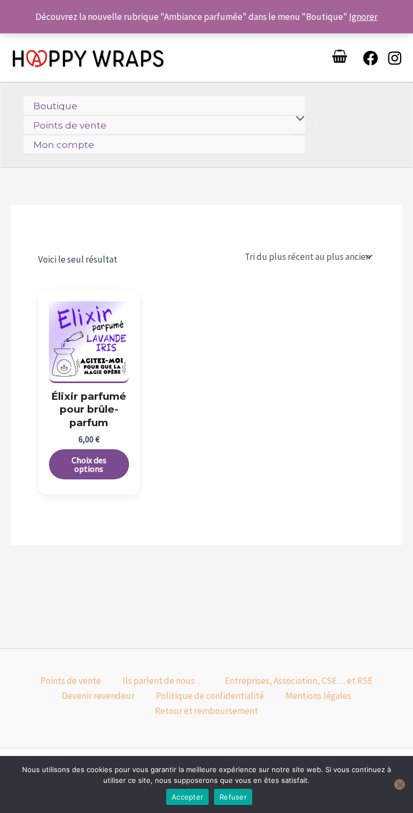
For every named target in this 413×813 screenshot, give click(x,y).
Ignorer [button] (363, 17)
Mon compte (63, 144)
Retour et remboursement (206, 711)
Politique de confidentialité (210, 696)
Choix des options (89, 464)
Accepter (187, 797)
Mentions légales (318, 696)
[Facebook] (370, 58)
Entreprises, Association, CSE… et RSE (299, 681)
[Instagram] (394, 58)
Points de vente (69, 125)
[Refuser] (399, 784)
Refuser (233, 797)
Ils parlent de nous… (163, 681)
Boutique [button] (55, 106)
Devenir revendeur (98, 696)
